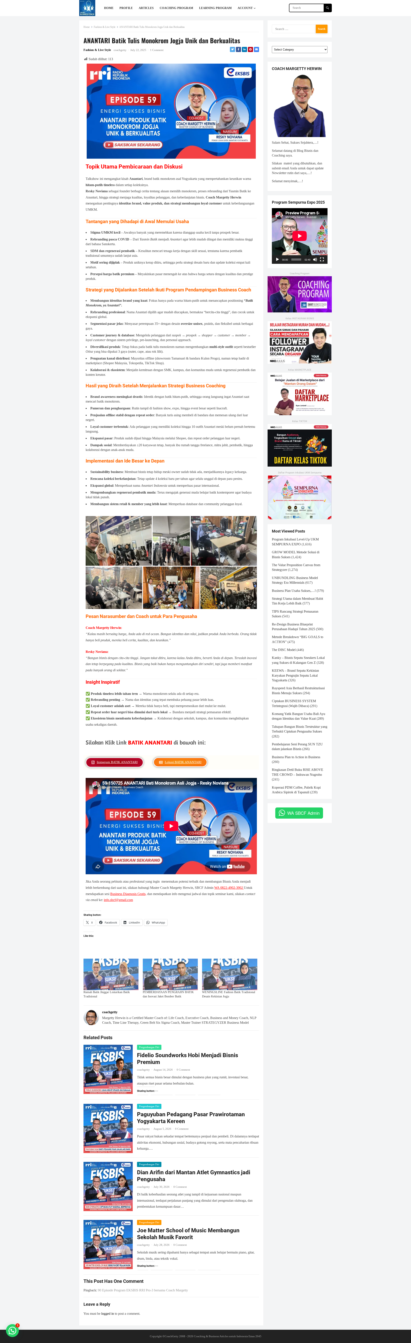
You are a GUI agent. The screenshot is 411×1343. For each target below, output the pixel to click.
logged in (107, 1313)
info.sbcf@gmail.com (118, 900)
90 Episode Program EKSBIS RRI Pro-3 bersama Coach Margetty (143, 1290)
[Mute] (315, 259)
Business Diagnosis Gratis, (128, 894)
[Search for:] (300, 28)
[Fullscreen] (322, 259)
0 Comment (183, 1069)
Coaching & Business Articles (211, 1336)
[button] (12, 1330)
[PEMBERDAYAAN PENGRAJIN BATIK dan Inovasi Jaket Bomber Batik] (170, 974)
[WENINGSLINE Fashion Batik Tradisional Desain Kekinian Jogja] (229, 974)
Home (86, 26)
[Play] (277, 259)
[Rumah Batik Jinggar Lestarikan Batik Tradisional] (110, 974)
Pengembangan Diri (149, 1047)
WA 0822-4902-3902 (229, 887)
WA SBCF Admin (303, 813)
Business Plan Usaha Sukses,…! (294, 590)
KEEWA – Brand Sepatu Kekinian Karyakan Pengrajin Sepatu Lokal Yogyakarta (295, 675)
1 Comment (157, 50)
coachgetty (120, 50)
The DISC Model (284, 650)
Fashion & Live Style (104, 26)
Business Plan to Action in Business (296, 757)
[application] (300, 236)
